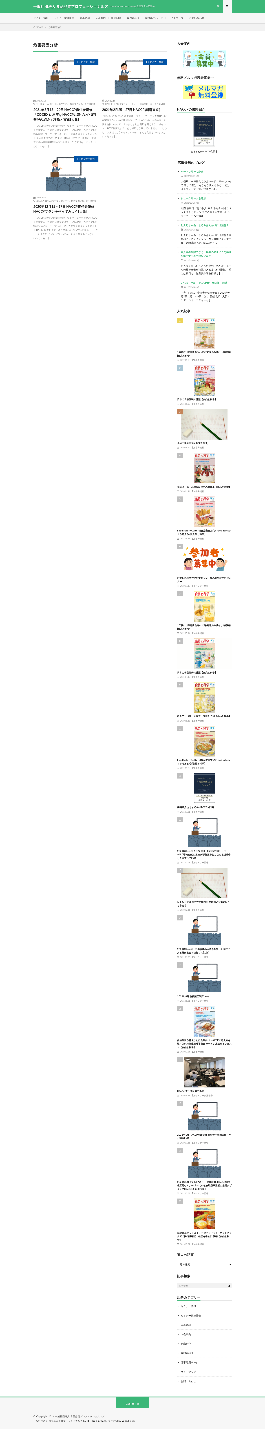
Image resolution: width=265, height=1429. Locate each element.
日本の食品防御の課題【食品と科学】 (197, 672)
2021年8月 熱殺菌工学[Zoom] (193, 996)
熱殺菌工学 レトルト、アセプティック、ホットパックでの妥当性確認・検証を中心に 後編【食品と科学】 (204, 1236)
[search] (229, 1285)
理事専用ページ (154, 17)
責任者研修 (90, 104)
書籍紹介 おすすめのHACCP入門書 (195, 807)
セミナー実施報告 (64, 17)
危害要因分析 (76, 104)
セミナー (133, 104)
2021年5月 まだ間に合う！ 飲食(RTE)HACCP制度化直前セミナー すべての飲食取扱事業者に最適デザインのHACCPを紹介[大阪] (204, 1185)
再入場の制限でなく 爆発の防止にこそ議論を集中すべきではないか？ (206, 253)
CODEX (40, 104)
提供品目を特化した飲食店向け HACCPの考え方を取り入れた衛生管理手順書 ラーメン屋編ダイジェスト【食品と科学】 (204, 1044)
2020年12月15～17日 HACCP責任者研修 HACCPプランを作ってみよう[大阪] (63, 209)
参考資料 (85, 17)
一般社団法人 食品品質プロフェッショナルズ (80, 1416)
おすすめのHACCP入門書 (204, 151)
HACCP (49, 104)
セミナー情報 (40, 17)
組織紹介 (116, 17)
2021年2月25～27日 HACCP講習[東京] (131, 110)
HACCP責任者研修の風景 (190, 1090)
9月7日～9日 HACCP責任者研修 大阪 (204, 282)
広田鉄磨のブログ (191, 162)
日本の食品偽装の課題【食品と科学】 (197, 399)
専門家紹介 (133, 17)
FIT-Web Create (96, 1420)
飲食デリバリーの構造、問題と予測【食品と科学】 (204, 716)
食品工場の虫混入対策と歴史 (192, 443)
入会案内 (101, 17)
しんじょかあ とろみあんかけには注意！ (205, 225)
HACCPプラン (61, 104)
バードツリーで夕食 (192, 171)
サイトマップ (176, 17)
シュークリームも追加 (193, 198)
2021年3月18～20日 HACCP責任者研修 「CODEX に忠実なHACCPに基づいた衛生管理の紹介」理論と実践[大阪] (65, 114)
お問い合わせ (196, 17)
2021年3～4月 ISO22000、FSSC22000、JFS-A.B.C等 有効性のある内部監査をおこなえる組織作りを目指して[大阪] (204, 854)
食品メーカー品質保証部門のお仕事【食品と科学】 (204, 486)
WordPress (129, 1420)
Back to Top (132, 1403)
